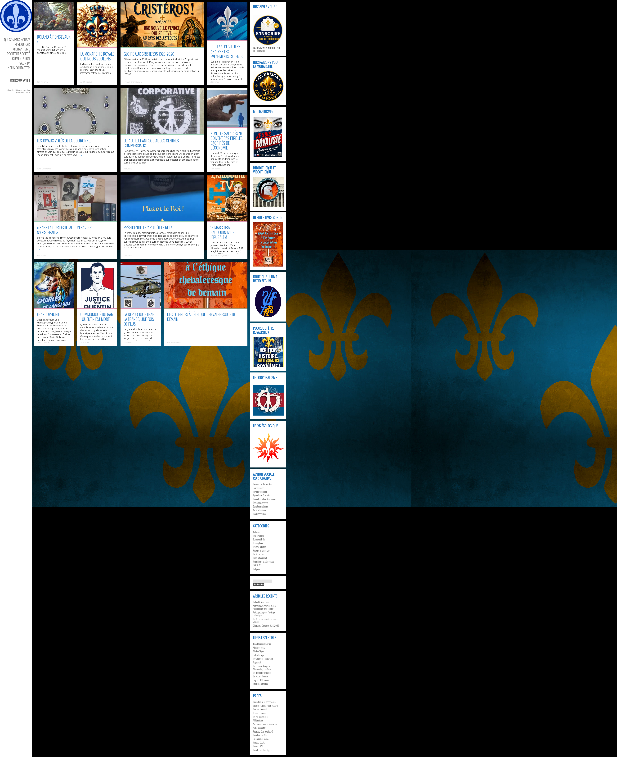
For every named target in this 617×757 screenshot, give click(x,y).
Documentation (19, 58)
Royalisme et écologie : (262, 750)
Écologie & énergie (260, 502)
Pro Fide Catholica (260, 683)
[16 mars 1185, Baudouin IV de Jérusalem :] (227, 220)
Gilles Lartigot (258, 655)
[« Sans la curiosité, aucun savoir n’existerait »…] (75, 220)
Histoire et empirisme (133, 82)
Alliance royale (259, 647)
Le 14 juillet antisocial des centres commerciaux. (151, 143)
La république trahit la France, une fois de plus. (140, 319)
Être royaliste (42, 82)
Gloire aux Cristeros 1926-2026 (149, 54)
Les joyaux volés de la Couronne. (64, 141)
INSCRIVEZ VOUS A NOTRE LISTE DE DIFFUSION (266, 49)
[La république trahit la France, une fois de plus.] (141, 307)
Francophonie (258, 543)
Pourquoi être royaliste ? (263, 731)
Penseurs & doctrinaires (262, 484)
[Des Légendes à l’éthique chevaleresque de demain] (205, 307)
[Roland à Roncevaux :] (54, 30)
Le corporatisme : (260, 713)
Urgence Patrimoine (261, 680)
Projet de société (18, 53)
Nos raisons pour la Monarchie (265, 724)
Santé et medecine (260, 506)
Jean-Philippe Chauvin (262, 644)
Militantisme (21, 48)
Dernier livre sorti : (260, 709)
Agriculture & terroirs (261, 495)
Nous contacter (19, 67)
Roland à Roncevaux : (54, 39)
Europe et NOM (259, 539)
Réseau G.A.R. (259, 742)
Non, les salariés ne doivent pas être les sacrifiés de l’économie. (226, 140)
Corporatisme (258, 488)
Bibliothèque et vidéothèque (264, 702)
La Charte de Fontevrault (263, 658)
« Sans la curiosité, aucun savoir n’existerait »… (64, 229)
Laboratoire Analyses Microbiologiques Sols (262, 667)
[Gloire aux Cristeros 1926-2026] (162, 47)
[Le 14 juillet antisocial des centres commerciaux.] (162, 134)
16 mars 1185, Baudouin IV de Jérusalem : (222, 232)
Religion (256, 569)
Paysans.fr (257, 662)
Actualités (128, 169)
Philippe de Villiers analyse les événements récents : (227, 51)
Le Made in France (260, 676)
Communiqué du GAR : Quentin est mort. (96, 316)
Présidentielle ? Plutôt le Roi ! (148, 227)
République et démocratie (263, 561)
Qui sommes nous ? (17, 39)
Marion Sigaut (258, 651)
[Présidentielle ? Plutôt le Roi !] (162, 220)
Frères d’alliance (259, 546)
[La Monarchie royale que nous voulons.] (97, 47)
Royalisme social (260, 491)
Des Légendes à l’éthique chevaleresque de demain (201, 316)
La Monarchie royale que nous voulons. (97, 56)
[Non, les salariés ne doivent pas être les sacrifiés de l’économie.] (227, 126)
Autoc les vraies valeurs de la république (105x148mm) (264, 607)
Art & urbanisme (44, 169)
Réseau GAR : (258, 746)
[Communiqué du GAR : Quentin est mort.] (97, 307)
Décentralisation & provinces (264, 499)
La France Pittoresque (262, 672)
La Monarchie (86, 82)
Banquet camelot (260, 558)
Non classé (215, 169)
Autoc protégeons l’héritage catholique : (264, 614)
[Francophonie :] (54, 307)
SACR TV (24, 63)
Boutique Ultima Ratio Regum (265, 705)
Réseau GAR (22, 44)
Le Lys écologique (260, 716)
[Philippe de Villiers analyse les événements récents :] (227, 40)
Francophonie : (49, 314)
